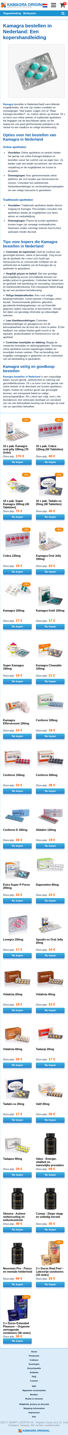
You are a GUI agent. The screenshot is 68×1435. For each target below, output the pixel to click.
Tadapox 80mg (12, 1158)
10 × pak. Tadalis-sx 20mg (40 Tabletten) (49, 502)
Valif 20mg (42, 1104)
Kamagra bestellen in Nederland (21, 376)
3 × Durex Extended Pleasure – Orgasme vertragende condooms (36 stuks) (17, 1328)
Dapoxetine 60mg (47, 884)
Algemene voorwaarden (34, 1390)
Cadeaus (34, 1360)
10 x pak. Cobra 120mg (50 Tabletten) (49, 447)
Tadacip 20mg (45, 1049)
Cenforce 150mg (14, 775)
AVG (34, 1386)
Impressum (34, 1412)
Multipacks (29, 13)
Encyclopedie (34, 1368)
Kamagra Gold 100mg (50, 610)
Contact (34, 1381)
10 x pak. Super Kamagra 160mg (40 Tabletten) (16, 504)
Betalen (34, 1394)
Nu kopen (17, 462)
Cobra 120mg (12, 555)
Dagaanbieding (12, 13)
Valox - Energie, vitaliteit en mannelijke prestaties (50, 1162)
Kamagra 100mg (13, 610)
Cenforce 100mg (46, 720)
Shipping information (34, 1408)
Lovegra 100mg (13, 939)
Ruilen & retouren (34, 1399)
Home (34, 1351)
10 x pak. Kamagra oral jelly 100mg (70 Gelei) (15, 449)
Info (34, 1417)
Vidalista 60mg (12, 1049)
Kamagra (8, 104)
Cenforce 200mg (46, 775)
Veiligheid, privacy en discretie (34, 1404)
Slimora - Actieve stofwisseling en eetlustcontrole (14, 1217)
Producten (34, 1356)
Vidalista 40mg (45, 994)
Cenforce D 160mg (15, 829)
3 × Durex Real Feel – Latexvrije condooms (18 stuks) (50, 1271)
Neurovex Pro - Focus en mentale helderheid (17, 1270)
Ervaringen (34, 1364)
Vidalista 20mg (12, 994)
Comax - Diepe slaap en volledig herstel (49, 1215)
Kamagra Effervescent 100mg (16, 722)
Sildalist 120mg (46, 829)
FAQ (34, 1376)
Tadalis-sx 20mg (13, 1104)
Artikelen (34, 1372)
